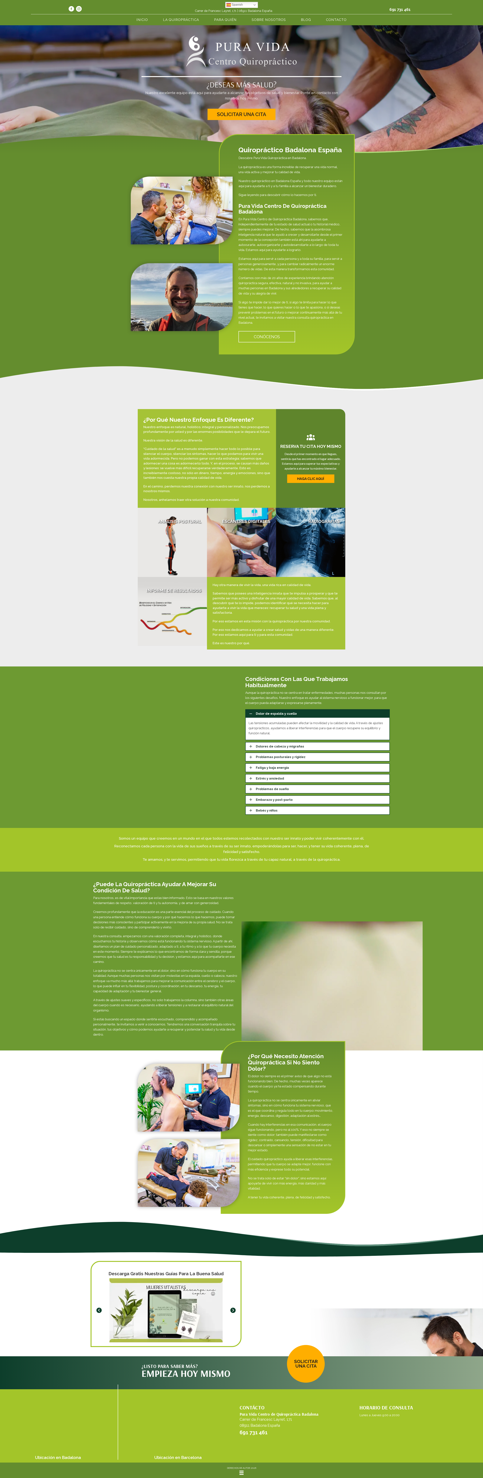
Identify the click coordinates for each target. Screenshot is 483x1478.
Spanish (237, 4)
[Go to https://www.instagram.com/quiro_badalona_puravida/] (79, 9)
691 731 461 (400, 9)
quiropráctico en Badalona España (276, 181)
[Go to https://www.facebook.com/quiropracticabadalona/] (71, 9)
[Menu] (241, 1473)
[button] (241, 114)
